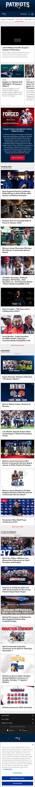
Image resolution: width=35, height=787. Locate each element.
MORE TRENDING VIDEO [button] (17, 345)
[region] (17, 765)
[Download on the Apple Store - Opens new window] (11, 730)
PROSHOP (23, 14)
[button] (17, 40)
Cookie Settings (17, 773)
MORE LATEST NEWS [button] (17, 527)
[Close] (33, 746)
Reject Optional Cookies (17, 778)
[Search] (29, 14)
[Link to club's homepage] (3, 13)
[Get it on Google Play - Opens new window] (23, 731)
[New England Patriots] (18, 739)
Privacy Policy (22, 769)
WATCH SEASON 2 (17, 158)
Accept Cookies (17, 783)
